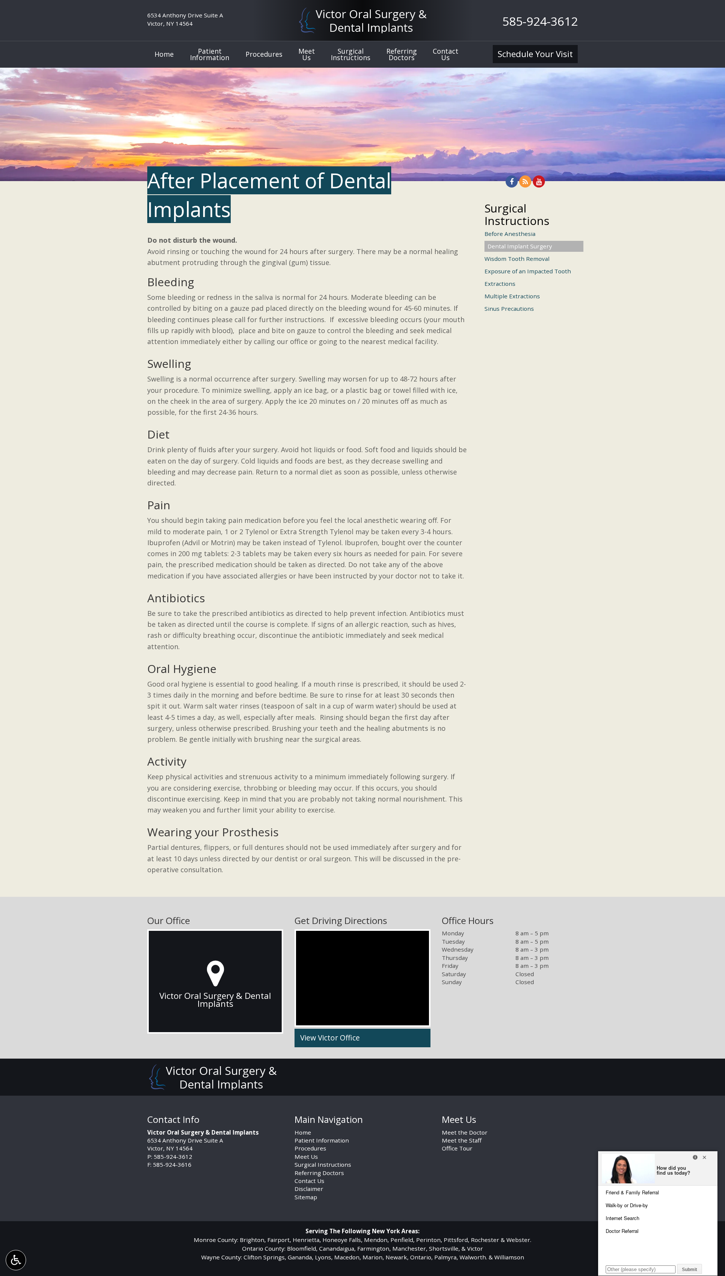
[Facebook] (512, 181)
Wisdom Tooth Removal (516, 258)
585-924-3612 (540, 21)
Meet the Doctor (464, 1132)
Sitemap (306, 1197)
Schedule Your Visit (535, 54)
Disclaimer (309, 1188)
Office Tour (457, 1148)
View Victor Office (330, 1038)
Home (164, 54)
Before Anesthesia (509, 233)
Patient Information (322, 1140)
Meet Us (306, 1156)
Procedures (263, 54)
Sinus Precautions (509, 308)
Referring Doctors (319, 1173)
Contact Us (309, 1181)
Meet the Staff (461, 1140)
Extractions (499, 283)
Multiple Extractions (512, 296)
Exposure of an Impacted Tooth (527, 271)
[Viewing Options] (16, 1260)
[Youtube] (539, 181)
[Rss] (525, 181)
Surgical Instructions (516, 214)
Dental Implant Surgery (519, 246)
